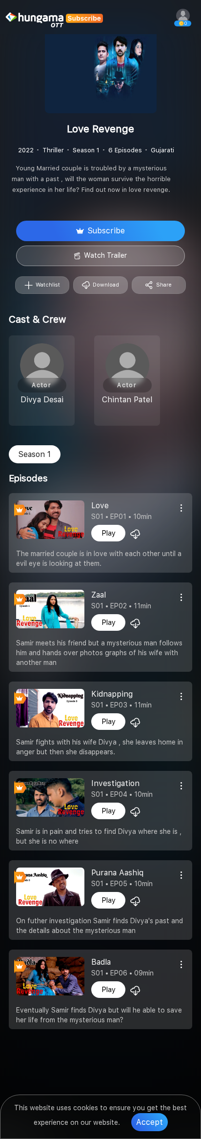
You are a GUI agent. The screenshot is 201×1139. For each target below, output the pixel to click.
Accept (149, 1122)
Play (108, 533)
